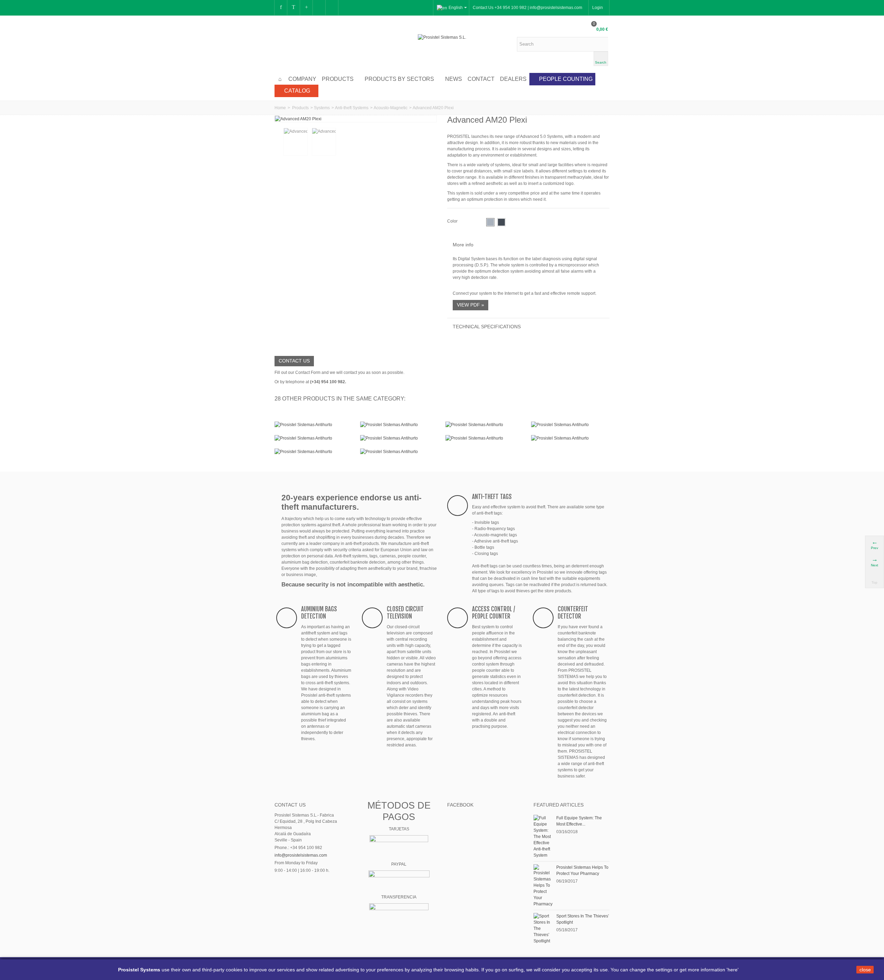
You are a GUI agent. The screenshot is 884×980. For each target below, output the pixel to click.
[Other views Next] (426, 142)
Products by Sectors (399, 79)
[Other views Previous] (278, 142)
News (453, 79)
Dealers (513, 79)
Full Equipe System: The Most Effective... (579, 821)
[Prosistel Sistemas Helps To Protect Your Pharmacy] (543, 885)
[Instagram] (319, 7)
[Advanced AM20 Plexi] (298, 118)
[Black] (501, 222)
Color (453, 221)
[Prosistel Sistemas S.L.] (442, 37)
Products (338, 79)
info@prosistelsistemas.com (301, 855)
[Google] (306, 7)
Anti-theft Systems (351, 107)
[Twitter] (293, 7)
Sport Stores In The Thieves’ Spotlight (582, 919)
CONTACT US (294, 361)
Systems (322, 107)
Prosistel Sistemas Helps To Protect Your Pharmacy (582, 870)
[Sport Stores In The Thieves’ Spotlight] (543, 928)
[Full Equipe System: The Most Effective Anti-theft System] (543, 836)
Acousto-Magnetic (390, 107)
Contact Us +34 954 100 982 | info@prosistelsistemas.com (527, 7)
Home (280, 107)
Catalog (297, 91)
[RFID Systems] (399, 451)
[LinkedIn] (331, 7)
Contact (481, 79)
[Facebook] (280, 7)
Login (597, 7)
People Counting (566, 79)
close (865, 969)
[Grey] (490, 222)
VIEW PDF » (470, 305)
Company (302, 79)
